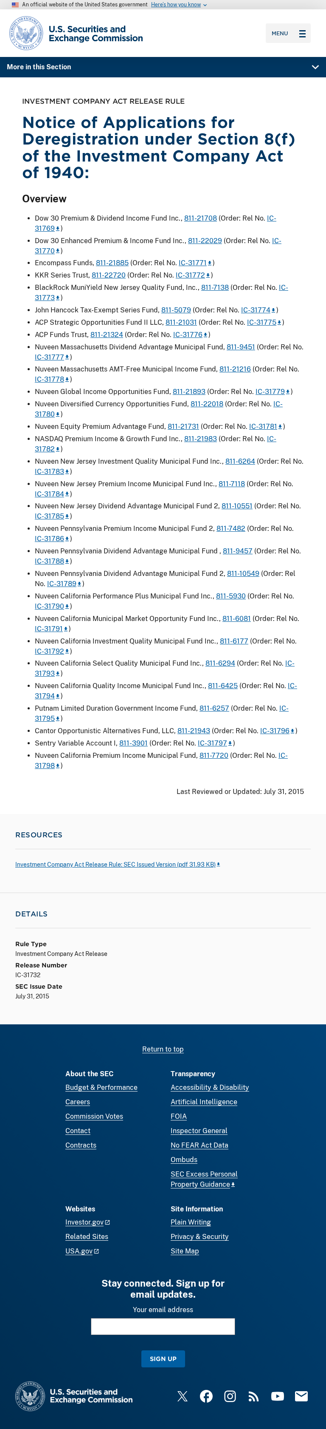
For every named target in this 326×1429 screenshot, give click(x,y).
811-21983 (200, 439)
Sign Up (163, 1358)
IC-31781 (263, 426)
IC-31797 (212, 743)
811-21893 (189, 392)
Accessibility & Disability (210, 1087)
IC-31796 (274, 731)
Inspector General (199, 1131)
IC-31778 (49, 379)
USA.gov (79, 1251)
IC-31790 (49, 606)
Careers (77, 1102)
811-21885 (112, 263)
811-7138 (215, 288)
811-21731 (183, 426)
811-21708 (200, 218)
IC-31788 (49, 561)
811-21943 (193, 731)
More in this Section (39, 67)
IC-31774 (255, 310)
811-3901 (133, 743)
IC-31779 (270, 392)
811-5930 (231, 596)
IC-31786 (49, 539)
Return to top (163, 1049)
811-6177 (234, 641)
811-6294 (220, 663)
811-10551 (237, 506)
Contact (77, 1131)
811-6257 (214, 708)
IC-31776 (187, 335)
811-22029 (205, 241)
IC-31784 (49, 494)
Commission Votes (94, 1116)
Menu (280, 33)
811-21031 (181, 322)
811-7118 (232, 484)
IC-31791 (49, 629)
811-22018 (207, 404)
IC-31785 (49, 516)
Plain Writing (191, 1222)
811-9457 (238, 551)
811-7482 (230, 529)
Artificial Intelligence (204, 1102)
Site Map (185, 1251)
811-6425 (223, 686)
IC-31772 (190, 275)
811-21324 (106, 335)
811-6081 (236, 619)
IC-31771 (193, 263)
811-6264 (240, 461)
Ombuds (184, 1160)
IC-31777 (49, 357)
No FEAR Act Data (199, 1145)
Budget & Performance (101, 1087)
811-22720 (109, 275)
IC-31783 (49, 472)
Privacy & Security (200, 1237)
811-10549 (243, 574)
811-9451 (241, 347)
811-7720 (214, 755)
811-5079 (176, 310)
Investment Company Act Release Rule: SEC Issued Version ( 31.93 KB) (115, 864)
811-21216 (235, 369)
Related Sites (86, 1237)
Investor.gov (84, 1222)
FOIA (179, 1116)
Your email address (163, 1310)
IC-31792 (49, 651)
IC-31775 (261, 322)
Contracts (80, 1145)
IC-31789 (61, 584)
